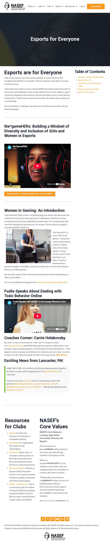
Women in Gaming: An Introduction (91, 77)
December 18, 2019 (14, 390)
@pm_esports (35, 384)
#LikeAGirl (27, 381)
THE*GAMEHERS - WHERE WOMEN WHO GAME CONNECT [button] (29, 194)
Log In (82, 6)
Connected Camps (15, 346)
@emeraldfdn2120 (52, 371)
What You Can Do (84, 80)
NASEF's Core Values (86, 92)
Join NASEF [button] (95, 6)
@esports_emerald (49, 384)
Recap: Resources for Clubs (88, 89)
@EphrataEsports (21, 384)
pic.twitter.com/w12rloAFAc (29, 387)
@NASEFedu (11, 387)
